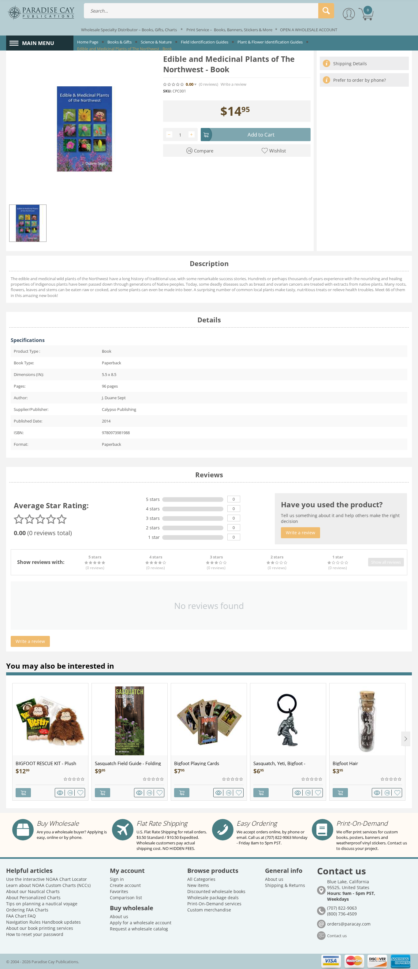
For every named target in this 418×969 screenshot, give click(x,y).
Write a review (233, 84)
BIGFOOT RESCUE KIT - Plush (46, 763)
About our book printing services (39, 928)
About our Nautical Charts (33, 891)
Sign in (117, 879)
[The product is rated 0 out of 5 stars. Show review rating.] (74, 779)
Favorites (119, 891)
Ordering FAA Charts (27, 910)
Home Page (87, 42)
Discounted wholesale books (216, 891)
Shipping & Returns (285, 885)
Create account (125, 885)
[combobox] (209, 10)
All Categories (201, 879)
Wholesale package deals (213, 897)
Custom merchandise (209, 910)
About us (119, 916)
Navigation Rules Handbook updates (43, 922)
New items (198, 885)
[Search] (326, 10)
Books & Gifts (119, 42)
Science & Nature (156, 42)
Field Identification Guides (204, 42)
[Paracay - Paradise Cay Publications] (40, 12)
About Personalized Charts (33, 897)
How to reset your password (34, 934)
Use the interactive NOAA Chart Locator (46, 879)
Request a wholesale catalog (139, 929)
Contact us (337, 935)
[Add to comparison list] (71, 793)
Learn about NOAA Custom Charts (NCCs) (48, 885)
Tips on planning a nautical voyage (41, 904)
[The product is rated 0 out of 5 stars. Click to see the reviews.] (174, 84)
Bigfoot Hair (345, 763)
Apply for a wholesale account (140, 923)
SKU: (167, 91)
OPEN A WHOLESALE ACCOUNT (308, 29)
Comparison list (126, 897)
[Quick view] (61, 793)
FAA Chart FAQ (21, 916)
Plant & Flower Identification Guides (270, 42)
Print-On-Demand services (214, 904)
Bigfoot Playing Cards (196, 763)
